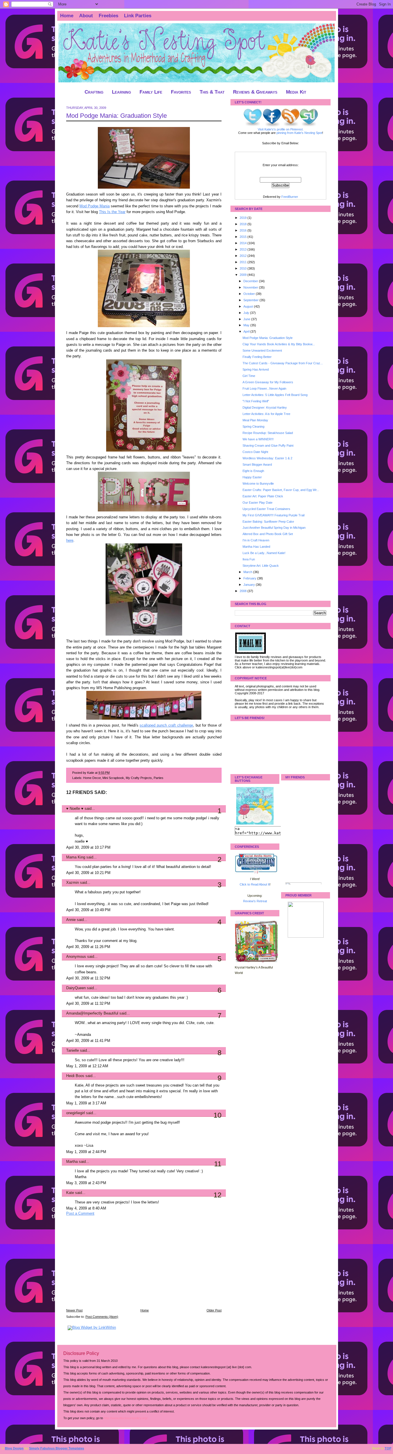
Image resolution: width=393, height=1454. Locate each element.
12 (217, 1195)
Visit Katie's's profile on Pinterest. (281, 129)
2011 (243, 262)
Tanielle (72, 1051)
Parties (158, 778)
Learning (121, 92)
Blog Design (14, 1448)
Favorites (181, 92)
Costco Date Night (255, 452)
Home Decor (92, 778)
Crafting (94, 92)
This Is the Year (112, 212)
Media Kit (296, 92)
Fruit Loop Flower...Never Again (264, 388)
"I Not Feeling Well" (256, 401)
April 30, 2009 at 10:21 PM (88, 873)
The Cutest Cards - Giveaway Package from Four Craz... (283, 363)
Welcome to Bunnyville (258, 483)
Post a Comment (80, 1214)
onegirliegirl (75, 1113)
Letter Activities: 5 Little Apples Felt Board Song (275, 395)
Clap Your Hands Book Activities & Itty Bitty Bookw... (279, 344)
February (250, 578)
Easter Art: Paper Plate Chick (263, 496)
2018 (243, 224)
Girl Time (249, 376)
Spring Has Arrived (256, 369)
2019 (243, 217)
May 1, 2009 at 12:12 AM (87, 1066)
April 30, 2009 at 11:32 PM (88, 978)
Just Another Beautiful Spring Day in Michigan (274, 527)
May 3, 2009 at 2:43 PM (86, 1183)
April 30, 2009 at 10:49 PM (88, 910)
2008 (243, 591)
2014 (243, 243)
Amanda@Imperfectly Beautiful (92, 1013)
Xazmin (72, 883)
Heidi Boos (75, 1076)
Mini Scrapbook (113, 778)
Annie (71, 920)
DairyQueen (76, 988)
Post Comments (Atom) (101, 1316)
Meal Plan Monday (255, 420)
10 (217, 1115)
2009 (243, 274)
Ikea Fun (249, 559)
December (251, 281)
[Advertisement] (109, 1266)
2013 (243, 249)
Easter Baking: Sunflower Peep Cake (268, 521)
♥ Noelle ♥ (74, 809)
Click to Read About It (255, 884)
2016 (243, 230)
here (69, 541)
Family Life (151, 92)
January (249, 584)
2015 (243, 236)
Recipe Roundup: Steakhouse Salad (268, 433)
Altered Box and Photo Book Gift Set (268, 534)
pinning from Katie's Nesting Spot (299, 132)
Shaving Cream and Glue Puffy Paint (268, 445)
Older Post (214, 1310)
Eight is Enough (253, 471)
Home (66, 15)
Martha (72, 1162)
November (251, 287)
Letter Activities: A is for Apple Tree (266, 414)
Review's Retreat (255, 901)
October (249, 293)
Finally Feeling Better (257, 357)
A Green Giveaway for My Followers (268, 382)
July (246, 312)
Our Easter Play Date (257, 502)
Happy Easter (252, 477)
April (246, 331)
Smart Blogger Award (257, 464)
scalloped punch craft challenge (166, 725)
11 (218, 1164)
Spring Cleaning (253, 426)
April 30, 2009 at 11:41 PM (88, 1041)
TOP (388, 1448)
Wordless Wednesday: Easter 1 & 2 (267, 458)
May (246, 325)
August (248, 306)
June (247, 319)
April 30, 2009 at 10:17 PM (88, 848)
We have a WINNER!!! (258, 439)
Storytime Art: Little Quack (261, 565)
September (251, 300)
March (248, 572)
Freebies (108, 15)
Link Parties (137, 15)
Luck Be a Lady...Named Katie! (264, 553)
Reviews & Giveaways (255, 92)
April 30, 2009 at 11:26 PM (88, 947)
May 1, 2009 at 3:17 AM (86, 1103)
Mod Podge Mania (94, 206)
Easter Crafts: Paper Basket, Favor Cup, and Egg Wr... (281, 490)
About (86, 15)
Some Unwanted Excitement (262, 350)
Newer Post (74, 1310)
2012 (243, 255)
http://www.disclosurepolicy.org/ (126, 1418)
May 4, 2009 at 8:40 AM (86, 1208)
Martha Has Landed (256, 546)
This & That (212, 92)
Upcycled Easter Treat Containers (266, 509)
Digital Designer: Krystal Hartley (265, 407)
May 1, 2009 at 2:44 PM (86, 1152)
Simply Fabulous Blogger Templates (56, 1448)
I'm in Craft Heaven (256, 540)
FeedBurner (289, 196)
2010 (243, 268)
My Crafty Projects (139, 778)
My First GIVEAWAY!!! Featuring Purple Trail (273, 515)
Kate (70, 1193)
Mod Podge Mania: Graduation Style (116, 115)
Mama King (75, 857)
